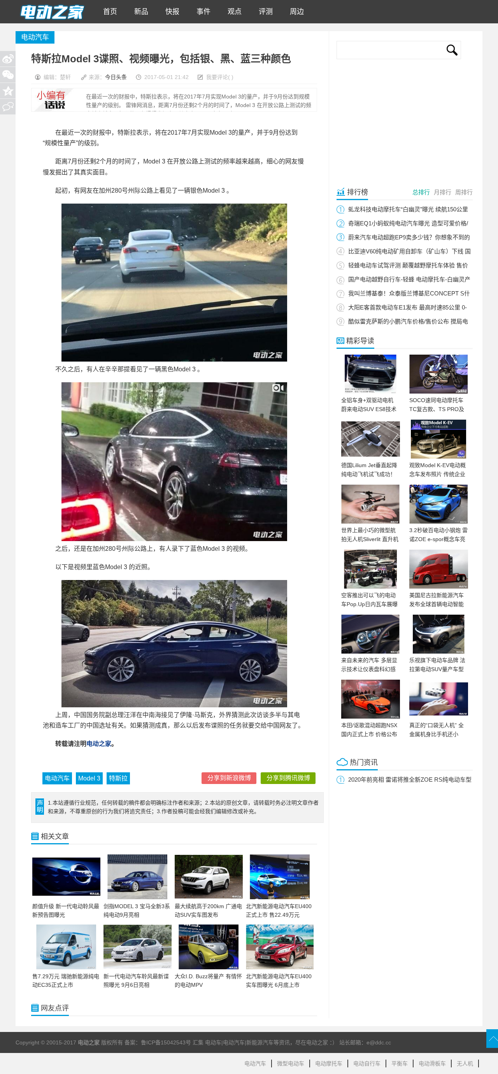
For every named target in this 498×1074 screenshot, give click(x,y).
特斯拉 (118, 778)
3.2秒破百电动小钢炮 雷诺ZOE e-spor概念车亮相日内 (438, 539)
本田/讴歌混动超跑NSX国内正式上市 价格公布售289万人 (369, 734)
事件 (201, 12)
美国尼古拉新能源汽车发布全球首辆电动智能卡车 (436, 604)
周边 (295, 12)
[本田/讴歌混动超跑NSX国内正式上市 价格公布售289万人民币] (370, 717)
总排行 (421, 192)
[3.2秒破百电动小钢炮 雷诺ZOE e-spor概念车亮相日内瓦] (438, 522)
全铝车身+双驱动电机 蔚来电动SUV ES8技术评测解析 (368, 409)
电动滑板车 (432, 1063)
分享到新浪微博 (229, 778)
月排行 (442, 192)
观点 (233, 12)
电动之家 (98, 743)
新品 (139, 12)
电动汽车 (57, 778)
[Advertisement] (402, 121)
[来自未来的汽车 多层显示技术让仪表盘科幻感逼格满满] (370, 652)
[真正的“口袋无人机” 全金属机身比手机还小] (438, 717)
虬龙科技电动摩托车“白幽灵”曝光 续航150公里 (408, 209)
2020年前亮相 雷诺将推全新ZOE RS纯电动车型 (410, 779)
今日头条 (116, 77)
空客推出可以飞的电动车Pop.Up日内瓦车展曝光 (369, 604)
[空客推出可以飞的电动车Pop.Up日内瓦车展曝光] (370, 587)
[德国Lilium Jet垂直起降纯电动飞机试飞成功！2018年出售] (370, 457)
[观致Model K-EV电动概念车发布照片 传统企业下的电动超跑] (438, 457)
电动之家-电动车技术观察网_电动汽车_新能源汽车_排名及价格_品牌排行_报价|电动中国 (52, 11)
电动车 (213, 1042)
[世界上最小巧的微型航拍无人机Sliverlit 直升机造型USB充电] (370, 522)
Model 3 (89, 778)
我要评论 (217, 77)
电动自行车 (367, 1063)
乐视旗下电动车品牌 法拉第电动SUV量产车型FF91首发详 (437, 669)
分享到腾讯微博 (288, 778)
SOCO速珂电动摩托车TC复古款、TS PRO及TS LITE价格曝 (436, 409)
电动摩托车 (328, 1063)
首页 (108, 12)
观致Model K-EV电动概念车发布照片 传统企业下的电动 (437, 474)
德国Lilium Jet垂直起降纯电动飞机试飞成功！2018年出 (369, 474)
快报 (170, 12)
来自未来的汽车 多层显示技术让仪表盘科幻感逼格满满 (369, 669)
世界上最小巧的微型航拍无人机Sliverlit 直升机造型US (369, 539)
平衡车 (399, 1063)
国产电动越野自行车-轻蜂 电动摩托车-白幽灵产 (409, 279)
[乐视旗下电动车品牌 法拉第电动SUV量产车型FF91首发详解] (438, 652)
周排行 (464, 192)
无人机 (465, 1063)
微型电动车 (290, 1063)
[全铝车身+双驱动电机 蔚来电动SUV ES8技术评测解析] (370, 391)
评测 (264, 12)
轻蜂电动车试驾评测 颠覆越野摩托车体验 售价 (408, 265)
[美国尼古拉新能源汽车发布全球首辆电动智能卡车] (438, 587)
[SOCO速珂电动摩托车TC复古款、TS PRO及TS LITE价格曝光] (438, 391)
